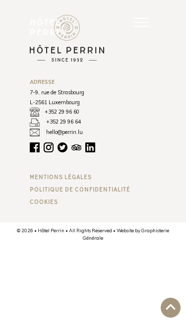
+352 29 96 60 (62, 111)
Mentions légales (61, 177)
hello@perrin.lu (64, 132)
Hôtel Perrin (49, 27)
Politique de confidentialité (80, 189)
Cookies (44, 202)
